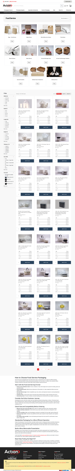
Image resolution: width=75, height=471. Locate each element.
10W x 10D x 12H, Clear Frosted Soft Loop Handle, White (24, 347)
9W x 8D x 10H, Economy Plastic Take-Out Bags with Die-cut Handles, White (24, 212)
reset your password (61, 462)
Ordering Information (42, 455)
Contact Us (40, 454)
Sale (54, 10)
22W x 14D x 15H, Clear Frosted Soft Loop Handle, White (61, 280)
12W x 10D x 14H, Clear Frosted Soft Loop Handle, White (43, 313)
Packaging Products (8, 10)
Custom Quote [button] (67, 1)
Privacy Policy (41, 457)
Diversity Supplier (26, 457)
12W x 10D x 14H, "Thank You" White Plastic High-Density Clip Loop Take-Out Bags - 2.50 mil (61, 347)
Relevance (59, 93)
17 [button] (45, 369)
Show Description (64, 18)
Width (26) (6, 96)
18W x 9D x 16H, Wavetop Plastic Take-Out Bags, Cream (61, 111)
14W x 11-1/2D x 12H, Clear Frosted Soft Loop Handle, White (24, 246)
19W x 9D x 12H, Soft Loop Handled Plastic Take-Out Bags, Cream (24, 280)
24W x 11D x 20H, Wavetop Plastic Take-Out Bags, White (61, 178)
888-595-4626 (58, 457)
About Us (61, 10)
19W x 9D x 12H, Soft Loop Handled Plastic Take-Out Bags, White (61, 246)
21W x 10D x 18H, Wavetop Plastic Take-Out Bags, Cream (24, 178)
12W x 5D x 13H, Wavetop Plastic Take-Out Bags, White (43, 111)
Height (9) (6, 131)
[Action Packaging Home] (12, 453)
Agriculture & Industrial (33, 10)
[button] (44, 369)
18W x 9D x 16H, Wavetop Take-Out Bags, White (61, 313)
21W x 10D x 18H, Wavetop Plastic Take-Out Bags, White (43, 178)
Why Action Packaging (27, 455)
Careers (24, 458)
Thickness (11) (7, 144)
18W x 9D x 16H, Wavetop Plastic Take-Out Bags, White (24, 145)
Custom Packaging (45, 10)
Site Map (40, 458)
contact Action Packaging (27, 442)
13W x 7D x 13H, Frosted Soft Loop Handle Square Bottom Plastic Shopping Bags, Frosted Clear (43, 212)
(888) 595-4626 (39, 466)
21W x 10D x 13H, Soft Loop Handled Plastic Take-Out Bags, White (43, 280)
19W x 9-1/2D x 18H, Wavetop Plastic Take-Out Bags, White (62, 145)
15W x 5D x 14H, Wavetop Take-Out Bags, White (43, 347)
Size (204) (6, 156)
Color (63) (6, 172)
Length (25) (6, 119)
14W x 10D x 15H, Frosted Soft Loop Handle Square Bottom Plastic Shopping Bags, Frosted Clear (61, 212)
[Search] (61, 5)
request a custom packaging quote (40, 435)
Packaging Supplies (20, 10)
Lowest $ (63, 93)
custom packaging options (27, 435)
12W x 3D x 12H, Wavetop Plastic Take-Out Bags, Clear (24, 111)
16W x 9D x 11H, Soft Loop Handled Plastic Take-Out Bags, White (43, 246)
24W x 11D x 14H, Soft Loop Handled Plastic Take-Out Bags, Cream (25, 313)
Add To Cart (27, 127)
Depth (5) (5, 108)
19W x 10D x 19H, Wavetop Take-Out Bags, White (43, 145)
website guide (21, 466)
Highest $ (68, 93)
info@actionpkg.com (60, 458)
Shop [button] (12, 41)
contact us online (46, 466)
